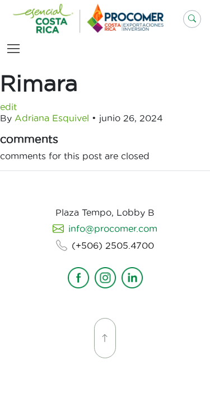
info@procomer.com (112, 229)
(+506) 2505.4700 (113, 245)
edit (8, 107)
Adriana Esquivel (52, 118)
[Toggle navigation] (15, 48)
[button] (192, 19)
